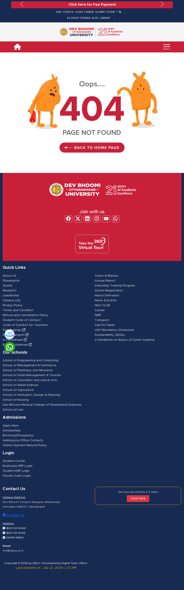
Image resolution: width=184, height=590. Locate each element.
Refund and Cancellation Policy (25, 315)
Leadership (11, 295)
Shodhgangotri (14, 334)
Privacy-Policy (12, 305)
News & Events (106, 300)
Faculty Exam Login (17, 475)
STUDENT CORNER (78, 18)
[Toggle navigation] (166, 46)
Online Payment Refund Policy (25, 445)
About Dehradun (107, 295)
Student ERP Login (16, 470)
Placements (11, 280)
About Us (9, 275)
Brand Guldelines (16, 344)
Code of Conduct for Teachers (25, 324)
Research (9, 290)
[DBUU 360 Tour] (8, 334)
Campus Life (11, 300)
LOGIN (79, 12)
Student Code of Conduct (22, 320)
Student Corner (14, 460)
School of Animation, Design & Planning (31, 394)
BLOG (95, 18)
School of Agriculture (18, 389)
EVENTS (68, 12)
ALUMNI (100, 12)
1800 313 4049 (15, 532)
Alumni (7, 285)
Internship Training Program (115, 285)
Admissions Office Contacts (23, 440)
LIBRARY (105, 18)
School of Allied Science (20, 384)
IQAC (59, 12)
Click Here (138, 498)
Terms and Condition (18, 310)
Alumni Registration (109, 290)
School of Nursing (16, 399)
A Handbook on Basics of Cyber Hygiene (125, 339)
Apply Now (11, 425)
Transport (102, 320)
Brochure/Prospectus (18, 435)
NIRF (98, 315)
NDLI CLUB (102, 305)
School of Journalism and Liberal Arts (30, 380)
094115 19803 (14, 537)
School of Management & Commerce (29, 365)
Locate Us (14, 515)
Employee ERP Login (18, 465)
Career (100, 310)
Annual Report (105, 280)
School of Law (13, 409)
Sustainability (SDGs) (110, 334)
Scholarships (12, 430)
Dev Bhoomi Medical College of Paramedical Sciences (42, 404)
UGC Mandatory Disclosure (114, 329)
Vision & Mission (106, 275)
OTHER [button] (110, 12)
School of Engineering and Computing (30, 360)
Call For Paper (105, 324)
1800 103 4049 (15, 528)
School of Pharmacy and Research (28, 370)
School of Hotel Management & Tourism (32, 375)
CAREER (89, 12)
